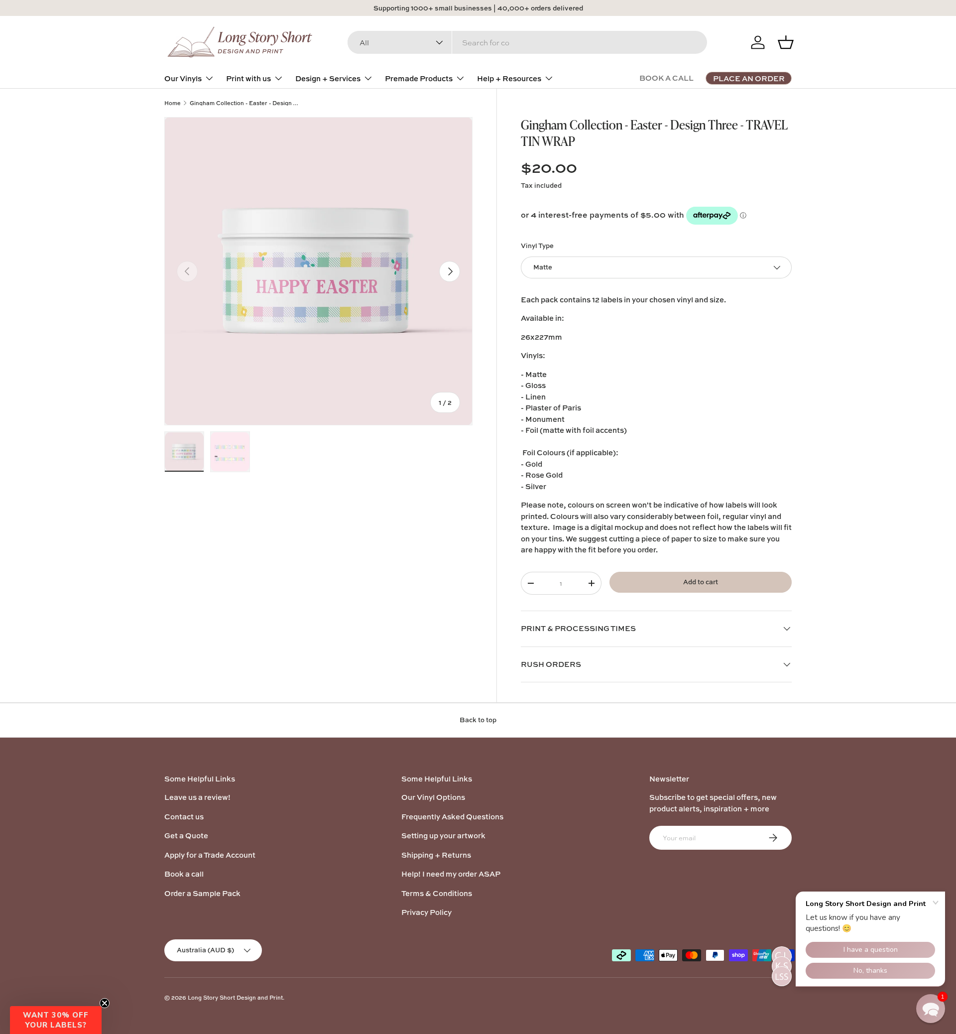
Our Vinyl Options (433, 797)
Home (172, 103)
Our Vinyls (183, 78)
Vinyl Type (537, 245)
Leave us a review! (197, 797)
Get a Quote (186, 835)
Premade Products (419, 78)
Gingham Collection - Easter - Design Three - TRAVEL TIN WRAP (246, 103)
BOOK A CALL (666, 78)
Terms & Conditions (436, 893)
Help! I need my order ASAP (450, 874)
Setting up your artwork (443, 835)
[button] (56, 1020)
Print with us (248, 78)
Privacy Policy (426, 912)
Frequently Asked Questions (452, 816)
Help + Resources (509, 78)
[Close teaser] (105, 1003)
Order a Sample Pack (202, 893)
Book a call (184, 874)
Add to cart (700, 581)
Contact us (184, 816)
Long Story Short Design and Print (235, 997)
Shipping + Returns (436, 855)
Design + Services (327, 78)
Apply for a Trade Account (209, 855)
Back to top (478, 719)
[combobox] (527, 42)
